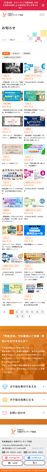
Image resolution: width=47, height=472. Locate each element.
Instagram (14, 457)
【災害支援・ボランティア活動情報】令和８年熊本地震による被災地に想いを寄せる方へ (20, 5)
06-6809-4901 (14, 452)
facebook (36, 457)
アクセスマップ (37, 448)
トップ (4, 40)
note (15, 463)
